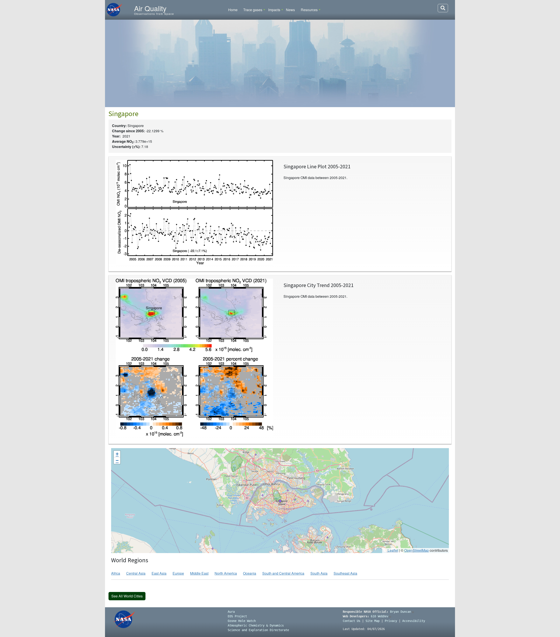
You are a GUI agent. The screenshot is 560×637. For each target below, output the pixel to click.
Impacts (274, 9)
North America (226, 573)
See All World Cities (127, 596)
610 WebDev (379, 616)
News (290, 9)
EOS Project (237, 616)
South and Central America (283, 573)
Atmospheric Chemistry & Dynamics (256, 625)
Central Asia (135, 573)
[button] (280, 501)
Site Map (373, 621)
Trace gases (252, 9)
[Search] (443, 8)
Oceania (249, 573)
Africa (115, 573)
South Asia (318, 573)
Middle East (199, 573)
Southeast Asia (345, 573)
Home (233, 9)
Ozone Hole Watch (242, 621)
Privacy (391, 621)
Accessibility (413, 621)
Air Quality (150, 8)
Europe (178, 573)
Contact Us (351, 621)
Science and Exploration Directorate (258, 630)
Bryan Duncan (400, 611)
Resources (309, 9)
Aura (231, 611)
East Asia (159, 573)
